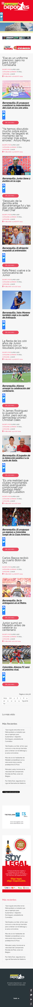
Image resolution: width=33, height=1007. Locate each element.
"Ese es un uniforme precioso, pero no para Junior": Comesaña (15, 61)
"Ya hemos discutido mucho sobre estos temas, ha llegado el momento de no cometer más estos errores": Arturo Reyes (16, 134)
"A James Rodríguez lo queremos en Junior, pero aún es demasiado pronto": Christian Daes (15, 415)
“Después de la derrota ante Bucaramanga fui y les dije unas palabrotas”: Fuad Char (16, 205)
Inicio (5, 698)
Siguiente (25, 701)
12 (11, 701)
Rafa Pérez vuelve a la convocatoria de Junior (16, 273)
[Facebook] (16, 13)
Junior (12, 74)
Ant (10, 698)
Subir (16, 998)
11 (8, 701)
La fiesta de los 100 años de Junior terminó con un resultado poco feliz (15, 344)
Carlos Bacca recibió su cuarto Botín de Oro (15, 560)
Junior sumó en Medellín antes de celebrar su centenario (13, 626)
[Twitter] (16, 16)
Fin (4, 704)
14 (19, 701)
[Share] (16, 19)
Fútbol (19, 72)
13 (15, 701)
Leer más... (11, 122)
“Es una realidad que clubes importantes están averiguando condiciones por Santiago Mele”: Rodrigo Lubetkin (15, 486)
